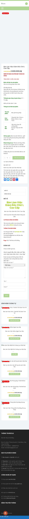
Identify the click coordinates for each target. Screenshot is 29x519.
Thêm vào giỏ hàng (18, 157)
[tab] (14, 190)
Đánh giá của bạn (8, 262)
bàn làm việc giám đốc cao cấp (14, 170)
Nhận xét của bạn (9, 267)
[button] (8, 162)
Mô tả (6, 190)
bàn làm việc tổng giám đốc (11, 177)
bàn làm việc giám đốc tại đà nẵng (14, 175)
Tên (5, 281)
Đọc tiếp (14, 354)
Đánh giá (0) (7, 193)
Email (6, 287)
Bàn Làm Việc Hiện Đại (15, 167)
